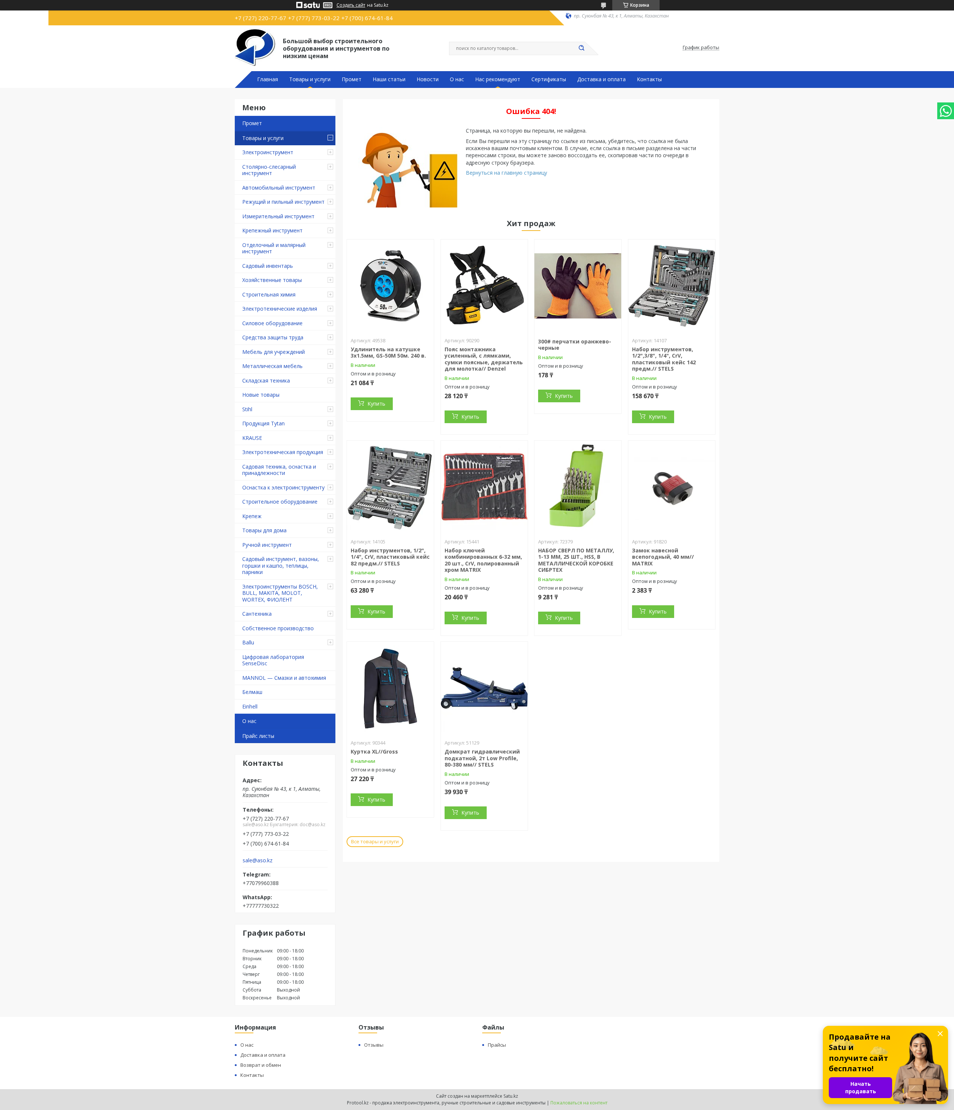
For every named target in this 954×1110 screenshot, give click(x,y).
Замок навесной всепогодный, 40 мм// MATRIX (663, 557)
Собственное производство (278, 628)
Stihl (247, 409)
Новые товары (260, 394)
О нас (457, 79)
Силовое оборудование (272, 323)
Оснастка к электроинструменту (283, 487)
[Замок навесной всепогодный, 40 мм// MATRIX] (671, 487)
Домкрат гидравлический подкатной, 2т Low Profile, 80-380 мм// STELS (482, 758)
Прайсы (497, 1044)
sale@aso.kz (257, 860)
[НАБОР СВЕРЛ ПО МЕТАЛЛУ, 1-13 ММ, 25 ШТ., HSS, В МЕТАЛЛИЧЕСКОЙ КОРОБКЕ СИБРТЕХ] (577, 487)
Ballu (248, 642)
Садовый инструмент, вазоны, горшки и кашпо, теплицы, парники (280, 565)
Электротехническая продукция (282, 452)
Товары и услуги (310, 79)
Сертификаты (548, 79)
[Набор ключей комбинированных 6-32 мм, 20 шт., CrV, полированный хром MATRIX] (484, 487)
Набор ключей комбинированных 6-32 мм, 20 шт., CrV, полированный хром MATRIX (483, 560)
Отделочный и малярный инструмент (274, 248)
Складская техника (266, 380)
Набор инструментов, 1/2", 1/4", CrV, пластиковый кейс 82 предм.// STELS (390, 557)
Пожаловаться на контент (578, 1103)
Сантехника (257, 613)
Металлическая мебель (272, 366)
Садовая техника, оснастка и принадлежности (279, 470)
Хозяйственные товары (272, 279)
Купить (376, 403)
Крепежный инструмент (272, 230)
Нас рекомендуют (497, 79)
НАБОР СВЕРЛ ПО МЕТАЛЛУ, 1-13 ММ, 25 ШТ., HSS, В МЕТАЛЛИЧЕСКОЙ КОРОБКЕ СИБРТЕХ (576, 560)
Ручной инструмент (267, 544)
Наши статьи (389, 79)
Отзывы (373, 1044)
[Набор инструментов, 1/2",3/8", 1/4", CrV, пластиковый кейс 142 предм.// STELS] (671, 286)
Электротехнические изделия (279, 308)
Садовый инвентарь (267, 265)
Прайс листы (258, 735)
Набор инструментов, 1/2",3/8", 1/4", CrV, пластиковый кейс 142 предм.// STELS (664, 359)
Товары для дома (264, 530)
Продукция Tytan (263, 423)
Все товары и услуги (375, 841)
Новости (428, 79)
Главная (267, 79)
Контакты (649, 79)
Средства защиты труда (272, 337)
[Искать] (581, 48)
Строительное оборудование (280, 501)
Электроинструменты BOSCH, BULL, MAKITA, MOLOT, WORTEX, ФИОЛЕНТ (280, 593)
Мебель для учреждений (273, 351)
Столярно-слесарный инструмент (269, 170)
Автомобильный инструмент (278, 187)
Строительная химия (269, 294)
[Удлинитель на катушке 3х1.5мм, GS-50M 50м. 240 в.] (390, 286)
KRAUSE (252, 437)
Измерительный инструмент (278, 216)
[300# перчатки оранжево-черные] (577, 286)
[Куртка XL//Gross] (390, 688)
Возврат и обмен (260, 1065)
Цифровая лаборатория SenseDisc (273, 660)
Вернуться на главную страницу (506, 172)
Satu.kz (510, 1096)
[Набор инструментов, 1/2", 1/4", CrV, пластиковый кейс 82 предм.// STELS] (390, 487)
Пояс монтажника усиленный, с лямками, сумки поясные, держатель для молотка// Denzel (484, 359)
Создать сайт (351, 5)
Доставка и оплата (601, 79)
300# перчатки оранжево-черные (574, 345)
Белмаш (252, 691)
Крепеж (252, 516)
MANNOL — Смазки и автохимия (284, 677)
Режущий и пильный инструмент (283, 201)
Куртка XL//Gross (374, 751)
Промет (351, 79)
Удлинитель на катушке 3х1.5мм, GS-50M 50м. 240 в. (388, 352)
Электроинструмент (267, 152)
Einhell (250, 706)
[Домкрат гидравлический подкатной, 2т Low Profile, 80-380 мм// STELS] (484, 688)
